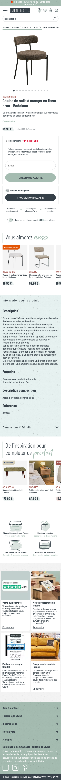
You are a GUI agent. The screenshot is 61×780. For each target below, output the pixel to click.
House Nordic (9, 97)
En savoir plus (9, 121)
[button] (30, 300)
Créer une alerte (31, 177)
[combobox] (27, 19)
